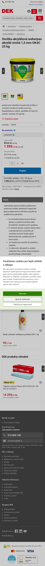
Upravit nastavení (22, 299)
